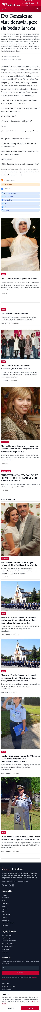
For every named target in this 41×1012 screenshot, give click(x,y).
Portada (4, 895)
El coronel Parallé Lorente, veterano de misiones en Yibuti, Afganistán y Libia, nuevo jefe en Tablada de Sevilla (19, 620)
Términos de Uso (7, 946)
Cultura (4, 917)
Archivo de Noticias (8, 923)
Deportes (5, 909)
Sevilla (4, 900)
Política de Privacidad (9, 941)
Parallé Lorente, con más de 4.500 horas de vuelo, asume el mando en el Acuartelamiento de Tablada (20, 758)
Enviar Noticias (7, 989)
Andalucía (5, 903)
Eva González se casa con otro (14, 313)
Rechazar (11, 1008)
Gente (4, 906)
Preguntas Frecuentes (9, 986)
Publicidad (5, 983)
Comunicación (6, 914)
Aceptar (30, 1008)
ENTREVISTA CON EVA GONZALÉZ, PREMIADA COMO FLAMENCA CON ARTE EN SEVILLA (19, 477)
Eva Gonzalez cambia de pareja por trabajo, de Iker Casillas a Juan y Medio (19, 564)
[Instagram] (10, 885)
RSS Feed (5, 926)
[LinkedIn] (13, 885)
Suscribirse (20, 973)
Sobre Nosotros (7, 935)
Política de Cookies (8, 943)
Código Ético (6, 938)
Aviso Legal (5, 949)
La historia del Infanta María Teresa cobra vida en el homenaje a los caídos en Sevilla (20, 838)
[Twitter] (6, 885)
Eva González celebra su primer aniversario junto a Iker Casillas (15, 367)
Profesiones (5, 920)
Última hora (5, 898)
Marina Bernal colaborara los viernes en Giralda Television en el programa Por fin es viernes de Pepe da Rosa (19, 448)
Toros (3, 912)
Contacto (4, 952)
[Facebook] (3, 885)
